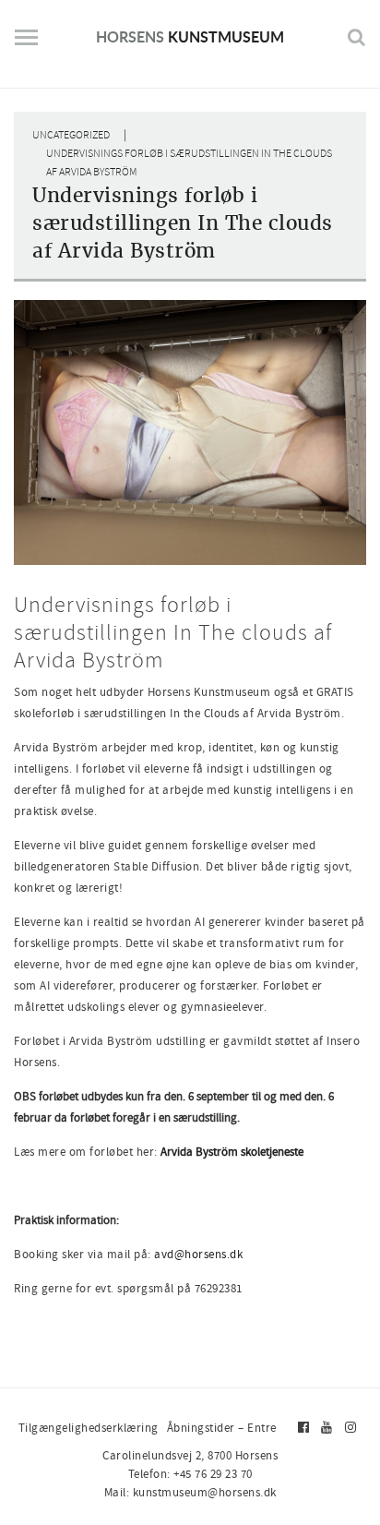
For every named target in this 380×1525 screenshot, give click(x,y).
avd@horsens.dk (198, 1254)
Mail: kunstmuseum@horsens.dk (190, 1492)
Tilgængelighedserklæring (88, 1427)
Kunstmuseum (190, 36)
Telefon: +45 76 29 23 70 (190, 1474)
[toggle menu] (26, 44)
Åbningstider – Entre (222, 1427)
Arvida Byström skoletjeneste (231, 1151)
